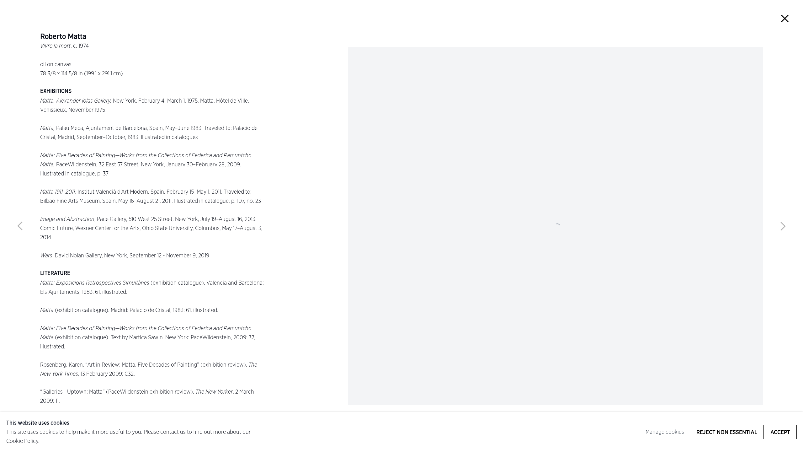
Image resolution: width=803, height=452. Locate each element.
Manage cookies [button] (665, 431)
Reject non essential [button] (726, 432)
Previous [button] (20, 226)
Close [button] (784, 18)
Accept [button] (780, 432)
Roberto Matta (63, 36)
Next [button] (783, 226)
